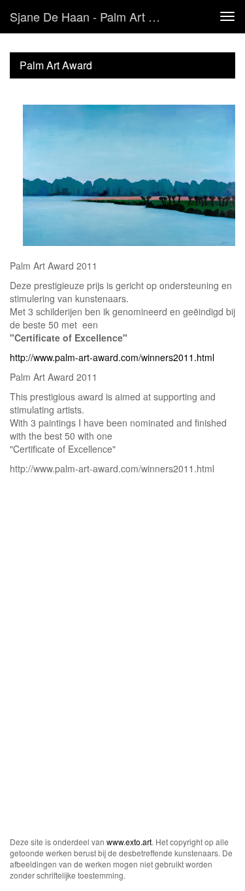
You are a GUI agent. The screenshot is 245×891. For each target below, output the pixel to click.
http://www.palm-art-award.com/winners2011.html (112, 357)
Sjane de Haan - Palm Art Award (94, 16)
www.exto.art (129, 841)
